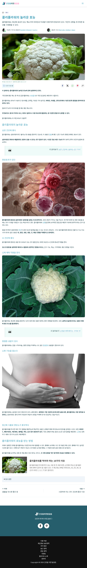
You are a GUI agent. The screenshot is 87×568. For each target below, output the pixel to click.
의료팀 (43, 553)
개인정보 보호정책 (43, 543)
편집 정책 (43, 551)
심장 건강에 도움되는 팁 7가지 (69, 149)
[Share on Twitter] (67, 86)
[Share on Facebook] (62, 86)
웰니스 (7, 12)
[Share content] (83, 86)
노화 (78, 432)
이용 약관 (43, 541)
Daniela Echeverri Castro (28, 30)
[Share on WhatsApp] (72, 86)
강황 (44, 222)
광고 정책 (43, 548)
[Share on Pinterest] (78, 86)
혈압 (50, 134)
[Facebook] (40, 525)
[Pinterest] (46, 525)
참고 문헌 (8, 479)
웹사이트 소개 (43, 556)
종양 (20, 230)
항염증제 (45, 345)
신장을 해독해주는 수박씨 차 (70, 331)
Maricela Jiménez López (67, 30)
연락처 (43, 559)
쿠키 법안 (43, 546)
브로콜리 (32, 95)
